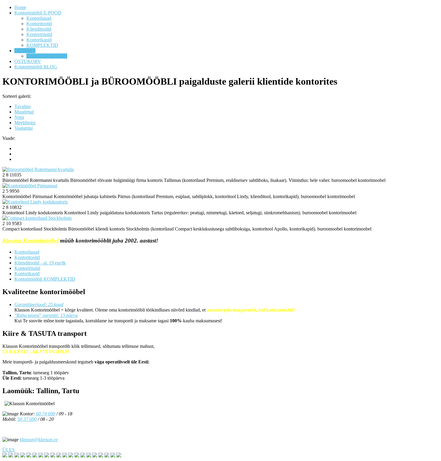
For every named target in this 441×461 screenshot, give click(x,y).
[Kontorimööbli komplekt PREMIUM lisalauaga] (118, 455)
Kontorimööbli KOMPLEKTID (44, 279)
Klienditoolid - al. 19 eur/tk (40, 262)
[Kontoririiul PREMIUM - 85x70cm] (100, 455)
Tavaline (22, 106)
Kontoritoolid (27, 257)
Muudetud (24, 111)
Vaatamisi (23, 128)
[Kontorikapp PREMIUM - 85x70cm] (106, 455)
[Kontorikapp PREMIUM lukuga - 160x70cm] (88, 455)
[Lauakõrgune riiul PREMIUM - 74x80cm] (28, 455)
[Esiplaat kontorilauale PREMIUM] (40, 455)
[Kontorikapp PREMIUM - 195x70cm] (82, 455)
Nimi (19, 117)
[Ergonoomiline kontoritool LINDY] (58, 455)
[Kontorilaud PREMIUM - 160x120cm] (4, 455)
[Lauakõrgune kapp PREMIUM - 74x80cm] (22, 455)
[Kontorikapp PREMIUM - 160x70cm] (76, 455)
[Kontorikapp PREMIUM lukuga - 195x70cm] (94, 455)
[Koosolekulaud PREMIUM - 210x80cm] (10, 455)
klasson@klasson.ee (39, 439)
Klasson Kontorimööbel (30, 240)
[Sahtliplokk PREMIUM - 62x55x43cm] (16, 455)
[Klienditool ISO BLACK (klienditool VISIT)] (46, 455)
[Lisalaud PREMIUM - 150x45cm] (34, 455)
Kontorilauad (26, 252)
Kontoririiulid (27, 268)
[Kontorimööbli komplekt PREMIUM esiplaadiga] (112, 455)
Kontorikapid (27, 273)
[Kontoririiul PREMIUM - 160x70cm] (64, 455)
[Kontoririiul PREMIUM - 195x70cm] (70, 455)
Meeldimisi (24, 122)
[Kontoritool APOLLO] (52, 455)
